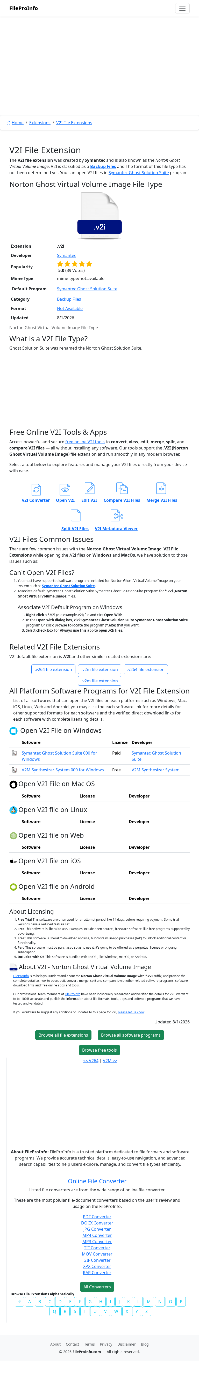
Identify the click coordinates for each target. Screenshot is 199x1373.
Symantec (66, 255)
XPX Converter (97, 1266)
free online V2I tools (85, 442)
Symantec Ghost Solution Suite (139, 172)
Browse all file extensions (63, 1035)
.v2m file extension (99, 669)
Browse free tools (99, 1050)
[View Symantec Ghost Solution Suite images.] (14, 753)
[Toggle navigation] (182, 8)
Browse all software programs (131, 1035)
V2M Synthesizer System (156, 770)
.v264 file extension (53, 669)
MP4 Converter (97, 1235)
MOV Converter (97, 1254)
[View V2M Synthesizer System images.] (14, 770)
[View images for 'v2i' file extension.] (99, 215)
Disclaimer (126, 1344)
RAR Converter (97, 1272)
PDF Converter (97, 1217)
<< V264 (90, 1061)
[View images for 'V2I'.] (14, 967)
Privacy (106, 1344)
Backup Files (103, 166)
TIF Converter (97, 1248)
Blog (145, 1344)
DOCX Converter (97, 1223)
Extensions (40, 123)
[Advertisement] (99, 77)
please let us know (131, 1012)
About (55, 1344)
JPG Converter (97, 1229)
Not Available (70, 308)
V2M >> (110, 1061)
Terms (89, 1344)
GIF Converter (97, 1260)
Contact (72, 1344)
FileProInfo (23, 8)
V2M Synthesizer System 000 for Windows (63, 770)
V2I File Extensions (74, 123)
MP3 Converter (97, 1241)
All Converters (97, 1287)
